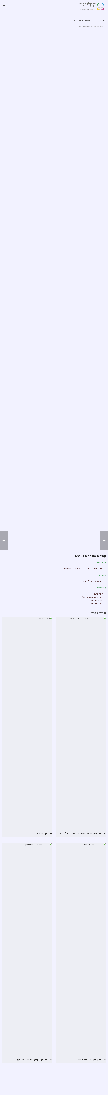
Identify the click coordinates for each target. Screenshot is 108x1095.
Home (102, 26)
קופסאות (96, 26)
